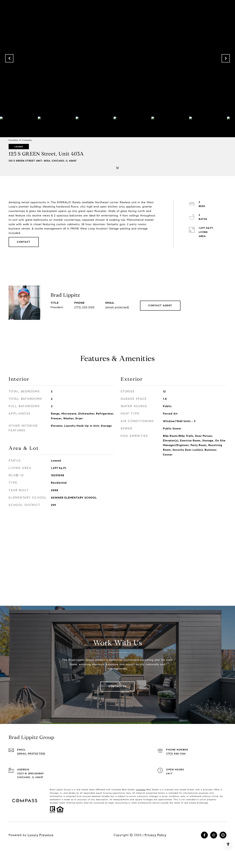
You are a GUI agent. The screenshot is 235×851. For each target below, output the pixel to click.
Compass (141, 789)
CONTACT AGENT (160, 305)
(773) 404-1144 (176, 753)
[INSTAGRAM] (213, 835)
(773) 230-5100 (84, 307)
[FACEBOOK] (204, 835)
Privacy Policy (155, 835)
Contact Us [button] (117, 686)
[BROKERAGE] (223, 835)
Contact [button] (23, 241)
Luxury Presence (41, 835)
